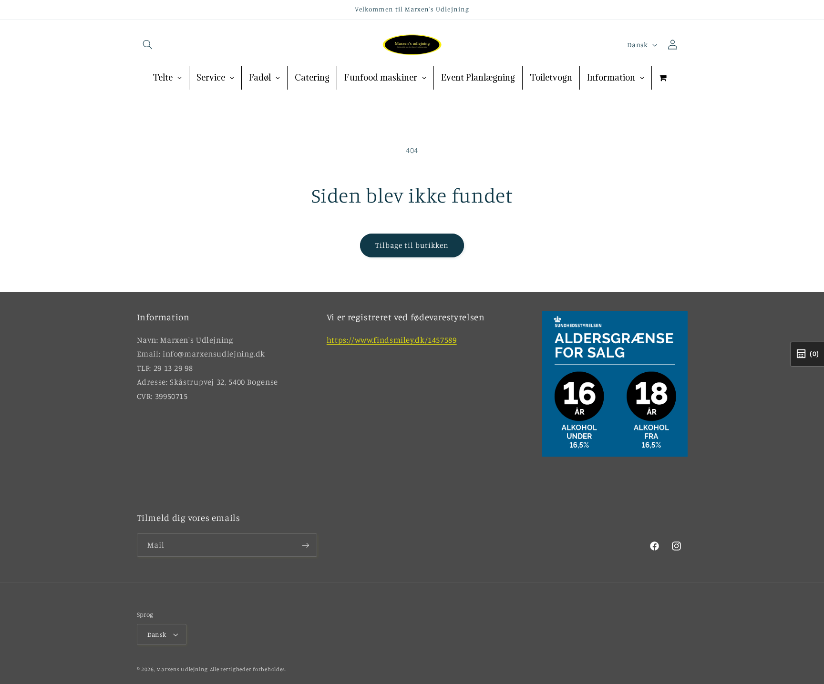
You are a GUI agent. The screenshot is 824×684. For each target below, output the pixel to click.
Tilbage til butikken (412, 245)
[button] (148, 45)
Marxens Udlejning (182, 669)
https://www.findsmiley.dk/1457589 (392, 340)
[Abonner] (305, 545)
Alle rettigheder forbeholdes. (248, 669)
